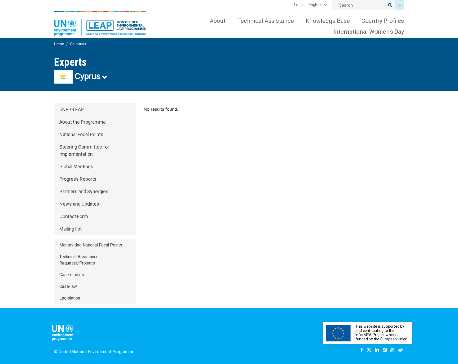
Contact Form (73, 216)
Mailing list (70, 229)
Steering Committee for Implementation (84, 150)
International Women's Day (368, 31)
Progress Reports (77, 179)
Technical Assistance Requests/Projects (79, 260)
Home (59, 44)
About (218, 21)
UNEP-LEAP (71, 109)
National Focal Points (81, 134)
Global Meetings (76, 166)
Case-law (68, 286)
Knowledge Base (328, 21)
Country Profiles (383, 21)
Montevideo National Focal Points (90, 245)
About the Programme (82, 122)
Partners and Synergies (83, 191)
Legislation (69, 298)
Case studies (71, 274)
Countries (78, 44)
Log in (299, 5)
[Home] (100, 23)
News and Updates (79, 204)
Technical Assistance (265, 21)
